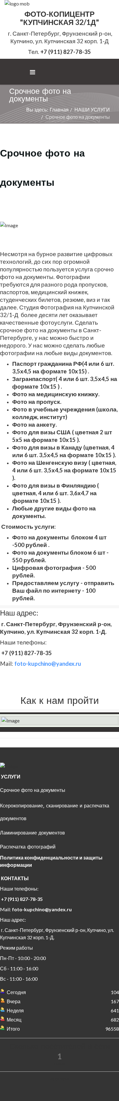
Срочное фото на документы (32, 790)
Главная (59, 109)
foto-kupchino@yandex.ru (42, 909)
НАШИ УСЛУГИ (92, 109)
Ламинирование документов (32, 833)
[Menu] (32, 72)
